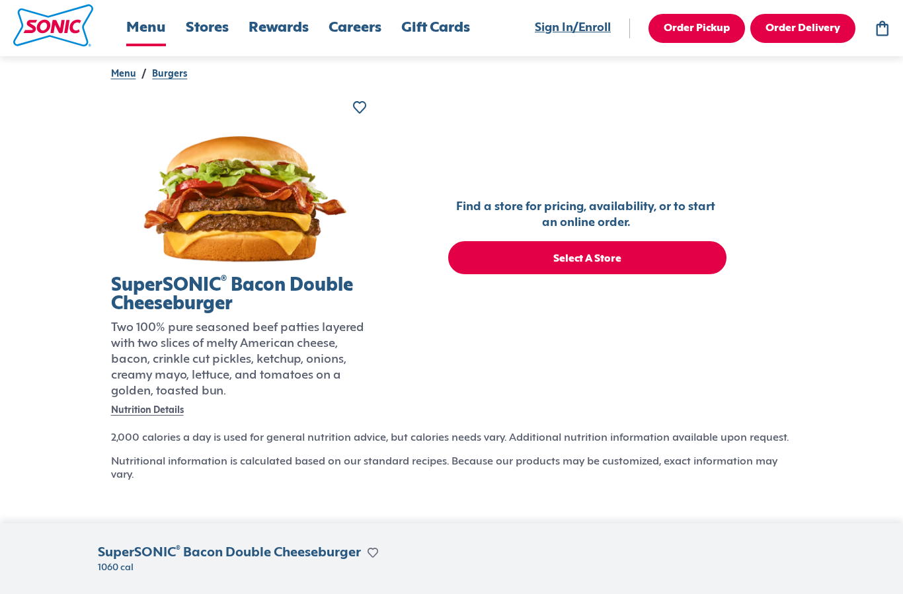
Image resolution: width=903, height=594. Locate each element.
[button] (53, 25)
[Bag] (882, 28)
